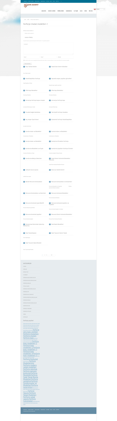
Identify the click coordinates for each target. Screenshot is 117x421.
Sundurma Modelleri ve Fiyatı (34, 148)
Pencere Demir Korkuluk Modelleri (61, 214)
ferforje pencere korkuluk (30, 372)
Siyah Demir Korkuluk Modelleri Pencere (59, 159)
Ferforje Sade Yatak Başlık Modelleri (30, 377)
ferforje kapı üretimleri (30, 357)
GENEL (24, 314)
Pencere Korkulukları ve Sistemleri (61, 181)
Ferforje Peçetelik (30, 374)
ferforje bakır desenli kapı (27, 325)
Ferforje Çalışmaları (29, 400)
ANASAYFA (25, 1)
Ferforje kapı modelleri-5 (31, 354)
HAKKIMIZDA (43, 1)
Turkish (97, 9)
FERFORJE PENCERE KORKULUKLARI (30, 303)
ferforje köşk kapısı (26, 361)
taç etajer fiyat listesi (32, 119)
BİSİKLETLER (25, 272)
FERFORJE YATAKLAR (27, 311)
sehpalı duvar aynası (32, 170)
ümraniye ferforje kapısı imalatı (35, 100)
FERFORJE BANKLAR (27, 283)
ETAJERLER (25, 274)
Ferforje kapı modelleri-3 (31, 348)
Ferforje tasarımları (30, 386)
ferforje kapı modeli (29, 341)
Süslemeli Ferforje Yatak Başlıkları (61, 119)
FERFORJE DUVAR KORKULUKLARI (29, 288)
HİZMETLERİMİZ (31, 1)
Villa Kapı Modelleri (31, 90)
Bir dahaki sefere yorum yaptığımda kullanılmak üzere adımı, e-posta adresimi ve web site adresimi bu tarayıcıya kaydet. (46, 60)
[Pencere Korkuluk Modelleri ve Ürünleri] (31, 5)
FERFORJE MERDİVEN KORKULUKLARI (30, 297)
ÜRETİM (57, 1)
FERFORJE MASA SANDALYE (28, 294)
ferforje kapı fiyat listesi (29, 339)
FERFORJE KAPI (26, 291)
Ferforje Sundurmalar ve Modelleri (30, 383)
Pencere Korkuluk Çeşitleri (33, 214)
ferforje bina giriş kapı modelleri (28, 326)
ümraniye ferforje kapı (58, 100)
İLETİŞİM (47, 1)
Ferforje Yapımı (28, 392)
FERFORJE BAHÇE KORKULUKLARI (29, 277)
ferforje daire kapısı (31, 328)
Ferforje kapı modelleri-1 (31, 342)
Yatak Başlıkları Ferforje (33, 78)
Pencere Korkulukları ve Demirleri (36, 193)
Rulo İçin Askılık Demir (57, 170)
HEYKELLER (25, 317)
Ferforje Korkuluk (30, 359)
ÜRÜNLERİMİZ (37, 1)
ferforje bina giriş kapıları (35, 325)
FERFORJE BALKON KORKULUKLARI (29, 280)
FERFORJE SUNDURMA (27, 308)
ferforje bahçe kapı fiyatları (27, 323)
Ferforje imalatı (29, 335)
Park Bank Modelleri (57, 224)
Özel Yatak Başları (31, 233)
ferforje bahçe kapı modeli (36, 323)
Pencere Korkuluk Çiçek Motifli (35, 203)
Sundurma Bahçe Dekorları (34, 158)
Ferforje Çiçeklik (26, 286)
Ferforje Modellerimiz (29, 362)
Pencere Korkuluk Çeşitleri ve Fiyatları (59, 203)
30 (51, 255)
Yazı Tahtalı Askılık (31, 66)
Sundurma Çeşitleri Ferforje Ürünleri (62, 148)
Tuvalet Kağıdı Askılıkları (33, 112)
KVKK (54, 1)
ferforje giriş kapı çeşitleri (31, 330)
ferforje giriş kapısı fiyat (29, 330)
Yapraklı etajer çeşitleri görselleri (61, 78)
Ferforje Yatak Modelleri (29, 394)
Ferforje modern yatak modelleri (30, 366)
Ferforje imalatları (31, 334)
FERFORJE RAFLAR (26, 305)
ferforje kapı (28, 338)
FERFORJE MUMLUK (26, 300)
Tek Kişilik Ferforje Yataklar (59, 112)
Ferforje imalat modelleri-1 (29, 33)
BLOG (51, 1)
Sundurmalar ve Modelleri (33, 131)
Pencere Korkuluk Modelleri (59, 193)
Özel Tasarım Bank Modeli (33, 243)
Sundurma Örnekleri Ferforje (59, 141)
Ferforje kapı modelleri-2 (28, 346)
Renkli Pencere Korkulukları (34, 181)
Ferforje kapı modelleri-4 (28, 352)
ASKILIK (24, 266)
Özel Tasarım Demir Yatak (59, 233)
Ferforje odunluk (30, 369)
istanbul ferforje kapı (36, 401)
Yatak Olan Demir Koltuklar (59, 66)
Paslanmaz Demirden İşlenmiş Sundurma (33, 225)
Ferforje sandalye (30, 380)
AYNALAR (25, 269)
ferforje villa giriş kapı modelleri (31, 389)
